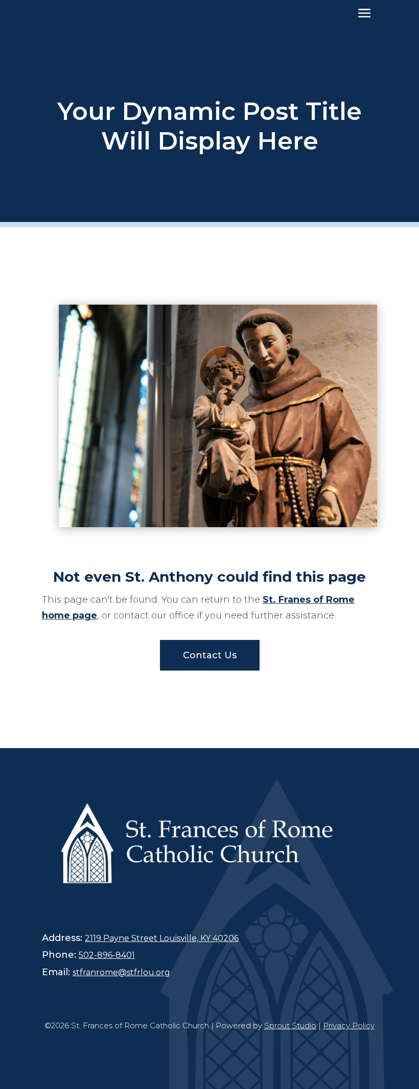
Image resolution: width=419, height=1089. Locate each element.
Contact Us (210, 655)
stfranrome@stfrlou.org (121, 972)
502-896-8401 (107, 955)
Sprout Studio (290, 1025)
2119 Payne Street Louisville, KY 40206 (162, 938)
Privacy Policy (349, 1025)
